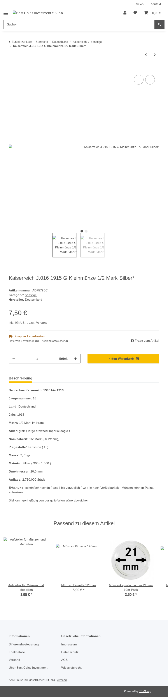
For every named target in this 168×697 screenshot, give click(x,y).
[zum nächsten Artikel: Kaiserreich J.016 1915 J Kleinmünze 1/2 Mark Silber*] (154, 54)
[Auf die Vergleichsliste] (139, 79)
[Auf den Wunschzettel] (150, 79)
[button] (125, 13)
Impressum (69, 644)
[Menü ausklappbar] (6, 11)
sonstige (31, 295)
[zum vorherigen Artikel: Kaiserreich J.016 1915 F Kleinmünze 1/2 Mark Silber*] (145, 54)
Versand (41, 322)
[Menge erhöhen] (75, 358)
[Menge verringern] (14, 358)
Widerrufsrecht (71, 667)
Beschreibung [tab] (20, 378)
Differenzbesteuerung (24, 644)
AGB (64, 659)
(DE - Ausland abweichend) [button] (51, 341)
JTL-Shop (144, 691)
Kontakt (155, 4)
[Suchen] (159, 24)
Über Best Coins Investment (28, 667)
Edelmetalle (17, 652)
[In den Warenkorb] (12, 68)
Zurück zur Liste (22, 41)
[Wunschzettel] (135, 13)
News (140, 4)
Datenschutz (70, 652)
